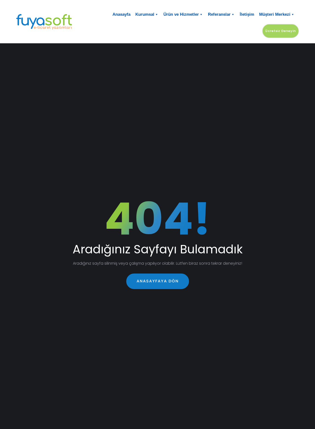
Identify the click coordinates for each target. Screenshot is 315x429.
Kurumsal (144, 14)
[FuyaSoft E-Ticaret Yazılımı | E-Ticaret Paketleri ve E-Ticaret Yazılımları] (48, 21)
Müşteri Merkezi (274, 14)
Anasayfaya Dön (158, 281)
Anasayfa (121, 14)
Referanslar (219, 14)
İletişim (247, 14)
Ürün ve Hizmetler (181, 14)
